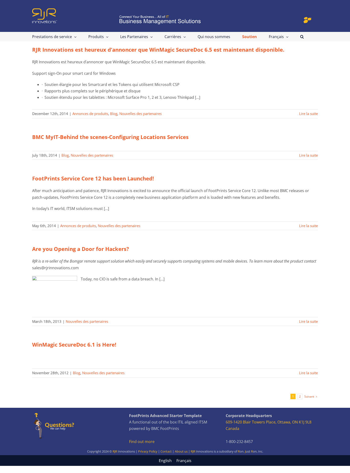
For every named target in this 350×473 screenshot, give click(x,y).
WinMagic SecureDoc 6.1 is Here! (74, 344)
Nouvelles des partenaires (140, 113)
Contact (166, 451)
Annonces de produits (90, 113)
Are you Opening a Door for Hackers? (80, 248)
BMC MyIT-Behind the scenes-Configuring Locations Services (110, 136)
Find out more (142, 441)
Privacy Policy (147, 451)
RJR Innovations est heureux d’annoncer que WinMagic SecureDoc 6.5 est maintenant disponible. (158, 49)
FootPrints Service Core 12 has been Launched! (93, 178)
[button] (302, 36)
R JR (250, 451)
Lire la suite (308, 113)
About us (181, 451)
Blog (113, 113)
